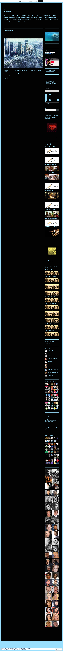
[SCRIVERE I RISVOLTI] (49, 457)
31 (46, 101)
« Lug (48, 103)
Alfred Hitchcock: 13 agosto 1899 (50, 310)
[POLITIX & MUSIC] (46, 457)
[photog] (55, 444)
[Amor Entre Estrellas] (49, 449)
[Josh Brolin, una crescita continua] (52, 222)
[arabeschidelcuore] (49, 438)
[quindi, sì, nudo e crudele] (57, 455)
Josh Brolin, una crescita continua (51, 218)
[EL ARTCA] (49, 452)
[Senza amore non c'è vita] (55, 438)
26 (50, 99)
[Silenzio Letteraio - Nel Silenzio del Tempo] (49, 455)
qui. (19, 73)
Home (5, 15)
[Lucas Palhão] (55, 446)
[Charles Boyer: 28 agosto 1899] (52, 280)
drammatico (6, 71)
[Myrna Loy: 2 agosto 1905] (52, 334)
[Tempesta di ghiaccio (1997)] (52, 214)
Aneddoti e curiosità (23, 15)
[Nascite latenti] (55, 452)
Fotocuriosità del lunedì (52, 364)
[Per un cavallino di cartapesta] (57, 446)
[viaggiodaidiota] (49, 446)
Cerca (46, 108)
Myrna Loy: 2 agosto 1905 (49, 330)
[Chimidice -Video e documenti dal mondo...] (57, 438)
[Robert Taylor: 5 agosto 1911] (52, 327)
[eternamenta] (46, 438)
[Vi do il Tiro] (55, 463)
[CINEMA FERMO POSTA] (55, 455)
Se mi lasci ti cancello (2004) (52, 366)
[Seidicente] (46, 460)
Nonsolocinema (8, 10)
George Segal (8, 75)
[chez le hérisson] (46, 444)
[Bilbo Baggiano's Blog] (57, 457)
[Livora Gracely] (52, 441)
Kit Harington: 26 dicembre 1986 (53, 369)
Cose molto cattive (13, 19)
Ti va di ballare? (34, 17)
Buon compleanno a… (38, 15)
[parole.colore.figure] (52, 455)
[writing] (52, 463)
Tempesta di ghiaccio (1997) (50, 209)
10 (46, 96)
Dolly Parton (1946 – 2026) (50, 81)
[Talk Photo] (52, 449)
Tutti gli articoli (21, 21)
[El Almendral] (52, 457)
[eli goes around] (46, 455)
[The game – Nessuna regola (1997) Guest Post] (52, 160)
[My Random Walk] (49, 441)
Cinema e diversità (37, 19)
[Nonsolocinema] (52, 446)
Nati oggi (46, 15)
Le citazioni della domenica (9, 17)
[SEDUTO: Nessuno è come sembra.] (46, 446)
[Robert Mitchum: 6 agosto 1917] (52, 320)
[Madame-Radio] (52, 460)
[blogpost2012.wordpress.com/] (49, 444)
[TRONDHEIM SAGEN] (57, 444)
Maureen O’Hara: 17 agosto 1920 (50, 303)
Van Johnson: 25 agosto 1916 (50, 283)
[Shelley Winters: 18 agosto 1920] (52, 300)
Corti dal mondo (46, 19)
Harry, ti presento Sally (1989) (50, 172)
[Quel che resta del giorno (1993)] (52, 168)
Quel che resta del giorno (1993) (50, 164)
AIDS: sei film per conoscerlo (50, 17)
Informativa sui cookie (22, 649)
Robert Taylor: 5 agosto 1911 (50, 323)
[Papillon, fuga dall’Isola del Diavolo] (46, 449)
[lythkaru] (46, 441)
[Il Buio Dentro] (55, 460)
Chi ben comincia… (13, 21)
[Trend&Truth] (57, 463)
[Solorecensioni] (49, 460)
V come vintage (52, 261)
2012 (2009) (9, 35)
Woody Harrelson (8, 77)
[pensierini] (57, 460)
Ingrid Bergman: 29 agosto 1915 (50, 269)
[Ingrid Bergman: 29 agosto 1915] (52, 273)
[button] (48, 472)
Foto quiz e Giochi (52, 15)
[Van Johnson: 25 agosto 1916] (52, 286)
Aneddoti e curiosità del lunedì (51, 83)
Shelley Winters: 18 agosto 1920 (50, 296)
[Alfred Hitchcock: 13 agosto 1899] (52, 313)
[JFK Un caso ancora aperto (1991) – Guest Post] (52, 186)
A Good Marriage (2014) (49, 190)
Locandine (6, 21)
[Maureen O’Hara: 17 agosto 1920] (52, 307)
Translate (52, 53)
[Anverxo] (57, 449)
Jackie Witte (50, 361)
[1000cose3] (52, 444)
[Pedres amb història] (57, 452)
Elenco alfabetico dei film (13, 15)
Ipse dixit (18, 17)
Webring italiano (50, 70)
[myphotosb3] (46, 452)
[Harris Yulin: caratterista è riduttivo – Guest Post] (52, 205)
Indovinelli (6, 19)
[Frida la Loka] (57, 441)
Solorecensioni (38, 70)
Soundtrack (41, 17)
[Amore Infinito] (55, 441)
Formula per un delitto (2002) (53, 372)
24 (46, 99)
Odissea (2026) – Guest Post (50, 146)
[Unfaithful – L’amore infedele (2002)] (52, 232)
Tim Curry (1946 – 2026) (50, 82)
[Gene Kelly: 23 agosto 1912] (52, 293)
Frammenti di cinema (25, 17)
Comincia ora (41, 1)
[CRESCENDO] (49, 463)
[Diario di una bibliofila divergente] (46, 463)
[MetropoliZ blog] (55, 449)
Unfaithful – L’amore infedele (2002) (51, 226)
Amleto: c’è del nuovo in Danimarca (25, 19)
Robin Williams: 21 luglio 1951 (52, 358)
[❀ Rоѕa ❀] (52, 438)
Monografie (30, 15)
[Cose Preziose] (52, 452)
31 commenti (6, 78)
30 (58, 99)
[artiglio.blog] (55, 457)
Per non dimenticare (54, 19)
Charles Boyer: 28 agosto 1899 (50, 276)
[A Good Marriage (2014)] (52, 195)
